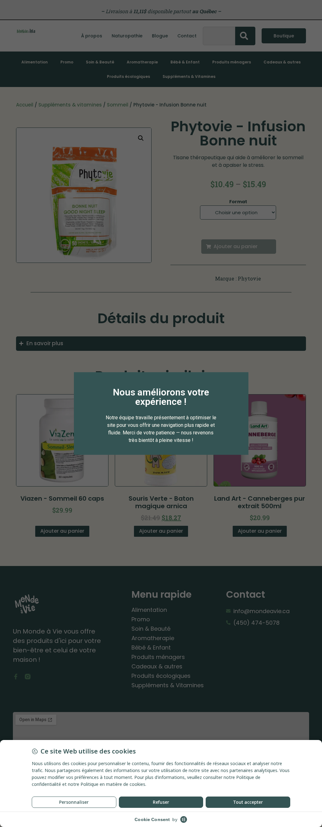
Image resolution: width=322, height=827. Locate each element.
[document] (161, 413)
